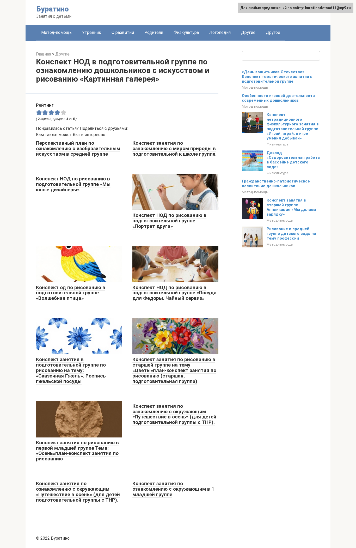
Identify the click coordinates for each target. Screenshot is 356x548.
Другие (248, 32)
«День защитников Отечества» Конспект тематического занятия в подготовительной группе (277, 77)
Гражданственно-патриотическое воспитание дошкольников (276, 183)
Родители (153, 32)
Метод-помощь (56, 32)
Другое (273, 32)
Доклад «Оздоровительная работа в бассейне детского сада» (293, 159)
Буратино (52, 9)
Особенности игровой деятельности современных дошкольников (278, 98)
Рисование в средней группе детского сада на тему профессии (291, 234)
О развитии (123, 32)
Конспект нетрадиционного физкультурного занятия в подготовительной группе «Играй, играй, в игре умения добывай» (293, 126)
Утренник (91, 32)
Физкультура (186, 32)
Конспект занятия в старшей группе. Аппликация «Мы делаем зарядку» (291, 207)
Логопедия (220, 32)
